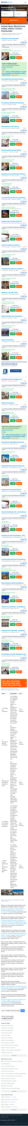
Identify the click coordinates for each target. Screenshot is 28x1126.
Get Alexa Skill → (15, 75)
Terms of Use (14, 1115)
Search (22, 1010)
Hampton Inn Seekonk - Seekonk (13, 630)
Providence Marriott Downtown (12, 103)
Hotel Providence (7, 340)
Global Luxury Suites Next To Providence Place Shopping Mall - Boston (13, 221)
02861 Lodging (4, 1104)
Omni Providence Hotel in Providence (10, 245)
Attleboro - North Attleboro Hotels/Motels (11, 1050)
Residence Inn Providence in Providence (11, 379)
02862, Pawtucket (5, 1097)
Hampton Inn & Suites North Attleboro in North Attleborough (12, 489)
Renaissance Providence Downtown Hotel (10, 126)
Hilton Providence (7, 403)
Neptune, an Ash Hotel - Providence (9, 292)
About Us (8, 1115)
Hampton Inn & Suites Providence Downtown (13, 174)
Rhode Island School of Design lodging (10, 1088)
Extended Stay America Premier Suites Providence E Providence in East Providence (13, 466)
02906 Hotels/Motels (6, 1107)
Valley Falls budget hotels (7, 1030)
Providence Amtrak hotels (7, 1071)
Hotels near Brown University (8, 1078)
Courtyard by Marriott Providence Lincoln (11, 1002)
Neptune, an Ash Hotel (15, 988)
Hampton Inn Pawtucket (10, 38)
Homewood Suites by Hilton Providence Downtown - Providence (11, 150)
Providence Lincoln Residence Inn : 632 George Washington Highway (14, 654)
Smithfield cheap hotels (6, 1052)
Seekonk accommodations (7, 1040)
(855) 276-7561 (7, 67)
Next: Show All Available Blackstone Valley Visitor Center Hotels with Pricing (11, 683)
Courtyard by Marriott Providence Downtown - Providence (13, 197)
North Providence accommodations (9, 1045)
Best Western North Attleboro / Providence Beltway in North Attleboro (12, 583)
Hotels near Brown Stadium (7, 1066)
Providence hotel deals (6, 1038)
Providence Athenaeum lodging (8, 1081)
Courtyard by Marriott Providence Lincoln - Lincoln (13, 559)
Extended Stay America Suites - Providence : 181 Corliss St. (12, 79)
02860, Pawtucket (5, 1099)
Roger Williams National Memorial (9, 1068)
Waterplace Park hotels (6, 1086)
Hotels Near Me (4, 1117)
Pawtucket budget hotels (7, 1025)
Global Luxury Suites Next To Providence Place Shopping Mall (14, 922)
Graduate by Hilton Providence (12, 269)
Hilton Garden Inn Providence (11, 316)
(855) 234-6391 (11, 1120)
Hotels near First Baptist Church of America (11, 1076)
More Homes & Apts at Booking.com (9, 364)
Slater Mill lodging (5, 1063)
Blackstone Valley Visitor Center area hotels (11, 1061)
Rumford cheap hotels (6, 1033)
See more (19, 50)
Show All (14, 1055)
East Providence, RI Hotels (7, 1042)
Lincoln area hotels (5, 1035)
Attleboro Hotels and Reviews (8, 1047)
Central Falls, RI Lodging (7, 1028)
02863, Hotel (4, 1102)
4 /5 (20, 708)
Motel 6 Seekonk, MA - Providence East (13, 512)
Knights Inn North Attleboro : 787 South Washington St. (13, 535)
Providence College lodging (7, 1083)
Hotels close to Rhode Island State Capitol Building (13, 1073)
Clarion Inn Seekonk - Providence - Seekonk (13, 607)
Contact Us (3, 1115)
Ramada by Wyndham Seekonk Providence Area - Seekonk (12, 442)
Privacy (20, 1115)
